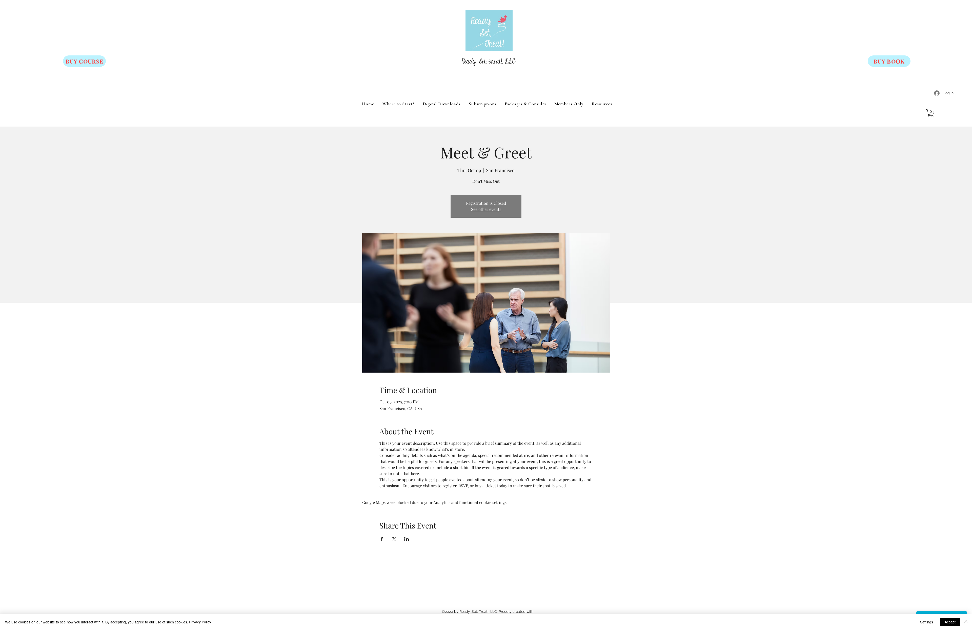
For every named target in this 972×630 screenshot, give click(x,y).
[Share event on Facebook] (381, 539)
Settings (926, 621)
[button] (931, 113)
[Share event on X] (394, 539)
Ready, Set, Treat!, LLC (488, 61)
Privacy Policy (200, 621)
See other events (486, 209)
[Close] (966, 622)
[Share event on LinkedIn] (406, 539)
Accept (950, 621)
